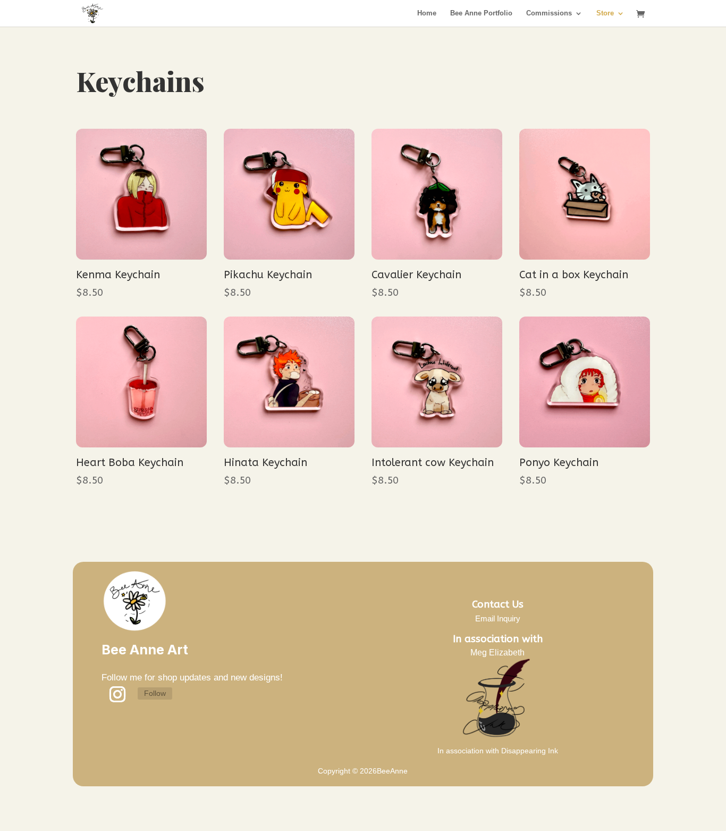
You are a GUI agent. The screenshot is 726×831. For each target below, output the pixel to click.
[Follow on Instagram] (117, 694)
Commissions (549, 13)
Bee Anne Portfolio (481, 13)
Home (426, 13)
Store (605, 13)
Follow (155, 693)
